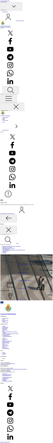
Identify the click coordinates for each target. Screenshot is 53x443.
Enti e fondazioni (5, 320)
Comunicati (4, 353)
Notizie (3, 352)
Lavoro (3, 122)
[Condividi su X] (10, 36)
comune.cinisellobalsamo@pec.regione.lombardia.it (18, 369)
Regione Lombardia (3, 1)
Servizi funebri (4, 344)
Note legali (4, 380)
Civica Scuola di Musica (6, 334)
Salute (3, 343)
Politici (3, 321)
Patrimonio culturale (5, 342)
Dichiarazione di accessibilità (7, 381)
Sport (3, 330)
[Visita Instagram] (10, 68)
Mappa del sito (7, 442)
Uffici (3, 319)
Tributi (3, 346)
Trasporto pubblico (5, 345)
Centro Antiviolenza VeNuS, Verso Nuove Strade (10, 333)
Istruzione (4, 326)
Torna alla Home (3, 213)
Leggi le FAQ (4, 373)
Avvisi (3, 354)
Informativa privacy (5, 378)
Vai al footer (8, 0)
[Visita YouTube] (10, 52)
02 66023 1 (8, 370)
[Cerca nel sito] (11, 90)
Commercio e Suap (5, 335)
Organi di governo (5, 318)
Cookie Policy (4, 379)
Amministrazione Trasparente (7, 377)
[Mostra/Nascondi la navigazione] (8, 98)
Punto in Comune (5, 327)
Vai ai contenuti (2, 0)
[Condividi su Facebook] (10, 44)
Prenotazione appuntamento (7, 374)
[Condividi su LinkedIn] (10, 84)
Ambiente (4, 332)
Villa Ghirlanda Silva (5, 348)
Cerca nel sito (2, 234)
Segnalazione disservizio (6, 375)
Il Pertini (3, 338)
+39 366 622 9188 (10, 368)
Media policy (2, 442)
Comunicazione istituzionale (7, 336)
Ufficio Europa (4, 347)
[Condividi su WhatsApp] (10, 76)
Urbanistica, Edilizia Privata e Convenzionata (9, 331)
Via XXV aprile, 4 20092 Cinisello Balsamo (7, 363)
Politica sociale (4, 329)
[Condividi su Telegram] (10, 60)
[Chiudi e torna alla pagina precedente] (8, 218)
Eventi (3, 358)
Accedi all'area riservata (10, 213)
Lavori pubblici (5, 339)
